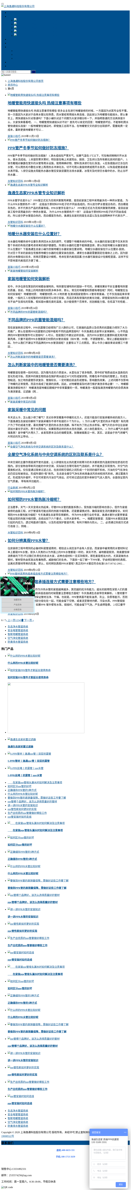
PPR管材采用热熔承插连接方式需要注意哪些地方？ (52, 582)
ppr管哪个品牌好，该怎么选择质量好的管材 (32, 801)
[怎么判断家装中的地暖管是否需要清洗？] (32, 356)
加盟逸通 (13, 43)
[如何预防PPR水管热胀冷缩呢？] (27, 491)
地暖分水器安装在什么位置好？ (34, 234)
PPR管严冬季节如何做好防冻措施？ (38, 148)
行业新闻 (13, 487)
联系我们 (13, 66)
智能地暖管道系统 (47, 28)
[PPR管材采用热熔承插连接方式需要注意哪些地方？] (38, 573)
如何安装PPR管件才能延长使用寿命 (28, 677)
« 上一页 (10, 620)
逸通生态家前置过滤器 (20, 746)
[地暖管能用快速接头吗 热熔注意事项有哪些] (33, 95)
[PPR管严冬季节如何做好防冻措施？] (29, 140)
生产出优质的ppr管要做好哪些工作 (27, 813)
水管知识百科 (21, 50)
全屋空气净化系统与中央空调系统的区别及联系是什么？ (56, 455)
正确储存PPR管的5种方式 (22, 790)
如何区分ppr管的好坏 (19, 786)
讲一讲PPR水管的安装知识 (23, 805)
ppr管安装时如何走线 (19, 816)
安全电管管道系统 (47, 24)
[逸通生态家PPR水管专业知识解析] (28, 185)
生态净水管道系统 (47, 20)
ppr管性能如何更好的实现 (22, 809)
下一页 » (29, 620)
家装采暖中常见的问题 (27, 410)
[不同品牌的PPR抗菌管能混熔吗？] (28, 312)
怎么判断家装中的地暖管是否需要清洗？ (42, 365)
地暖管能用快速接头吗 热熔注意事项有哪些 (44, 103)
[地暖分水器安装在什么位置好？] (27, 226)
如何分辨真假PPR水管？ (29, 541)
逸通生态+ (13, 16)
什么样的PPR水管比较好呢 (23, 663)
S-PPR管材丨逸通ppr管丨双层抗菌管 (29, 761)
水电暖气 (13, 62)
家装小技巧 (20, 54)
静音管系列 (14, 39)
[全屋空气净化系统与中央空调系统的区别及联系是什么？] (41, 446)
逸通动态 (19, 58)
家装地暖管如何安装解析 (29, 279)
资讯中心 (13, 47)
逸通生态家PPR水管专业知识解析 (36, 193)
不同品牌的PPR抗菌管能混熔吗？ (36, 320)
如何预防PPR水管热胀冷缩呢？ (34, 499)
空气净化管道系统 (47, 31)
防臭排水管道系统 (47, 35)
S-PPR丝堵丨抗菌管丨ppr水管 (25, 775)
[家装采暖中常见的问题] (22, 401)
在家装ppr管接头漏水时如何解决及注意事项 (35, 782)
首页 (25, 81)
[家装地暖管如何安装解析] (23, 270)
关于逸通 (13, 12)
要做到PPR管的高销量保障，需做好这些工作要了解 (37, 797)
